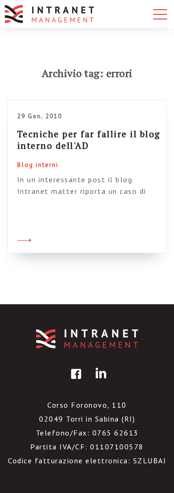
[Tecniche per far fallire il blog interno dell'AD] (24, 239)
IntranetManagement (87, 338)
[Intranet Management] (50, 14)
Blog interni (37, 165)
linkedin (99, 380)
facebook (75, 380)
